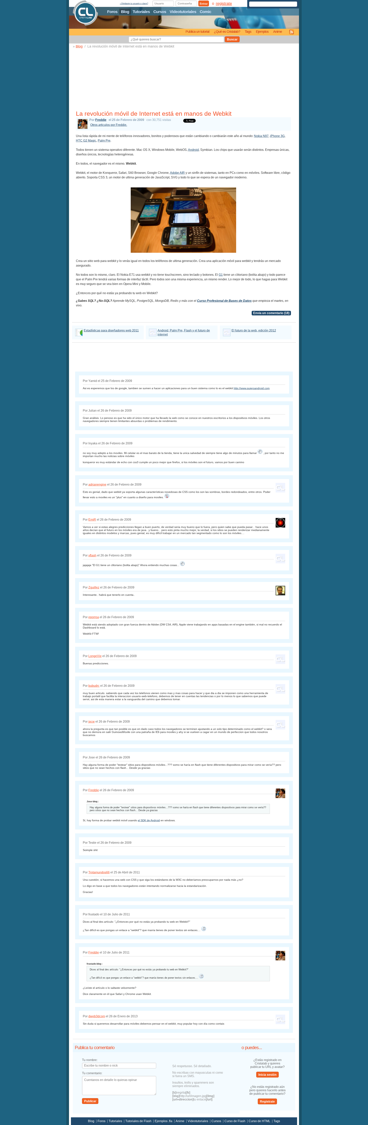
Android (193, 149)
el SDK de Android (149, 820)
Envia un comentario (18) (271, 313)
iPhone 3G (277, 136)
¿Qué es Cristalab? (227, 32)
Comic (205, 11)
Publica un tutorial (197, 32)
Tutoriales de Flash (138, 1121)
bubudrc (93, 685)
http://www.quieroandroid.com (252, 388)
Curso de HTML (259, 1121)
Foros (112, 11)
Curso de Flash (234, 1121)
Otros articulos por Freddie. (108, 124)
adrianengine (97, 484)
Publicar (90, 1101)
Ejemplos (262, 32)
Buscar (232, 39)
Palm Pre (104, 140)
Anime (277, 32)
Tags (248, 32)
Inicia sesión (267, 1074)
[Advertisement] (183, 80)
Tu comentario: (92, 1073)
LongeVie (95, 656)
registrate (224, 3)
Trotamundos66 (99, 872)
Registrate (267, 1101)
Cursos (159, 11)
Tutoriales (141, 11)
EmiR (92, 519)
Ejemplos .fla (163, 1121)
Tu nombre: (89, 1060)
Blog (125, 11)
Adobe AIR (177, 172)
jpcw (91, 721)
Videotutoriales (183, 11)
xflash (92, 555)
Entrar (204, 3)
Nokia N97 (261, 136)
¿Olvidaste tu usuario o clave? (134, 3)
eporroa (93, 617)
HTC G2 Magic (86, 140)
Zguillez (93, 587)
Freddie (100, 119)
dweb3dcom (96, 1016)
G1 (221, 274)
